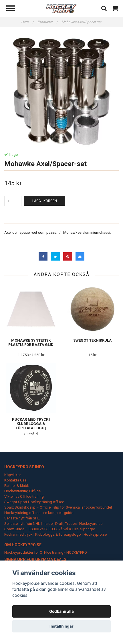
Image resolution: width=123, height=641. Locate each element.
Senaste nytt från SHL (22, 518)
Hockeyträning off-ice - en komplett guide (38, 513)
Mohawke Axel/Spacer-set (81, 22)
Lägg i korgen (44, 201)
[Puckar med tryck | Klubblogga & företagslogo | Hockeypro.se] (30, 388)
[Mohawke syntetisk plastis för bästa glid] (30, 309)
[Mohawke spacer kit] (61, 90)
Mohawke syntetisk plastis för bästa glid (30, 342)
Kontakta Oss (15, 480)
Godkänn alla (61, 611)
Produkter (47, 22)
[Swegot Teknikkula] (92, 309)
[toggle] (13, 9)
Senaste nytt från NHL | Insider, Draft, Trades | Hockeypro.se (53, 523)
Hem (27, 22)
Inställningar (61, 626)
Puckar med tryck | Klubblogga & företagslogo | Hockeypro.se (31, 425)
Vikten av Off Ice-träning (24, 496)
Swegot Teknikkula (92, 340)
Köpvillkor (12, 475)
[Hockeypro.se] (61, 8)
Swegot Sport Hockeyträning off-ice (34, 502)
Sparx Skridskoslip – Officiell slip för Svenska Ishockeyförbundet (58, 507)
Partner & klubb (16, 485)
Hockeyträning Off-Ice (22, 491)
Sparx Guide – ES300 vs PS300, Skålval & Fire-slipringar (49, 529)
